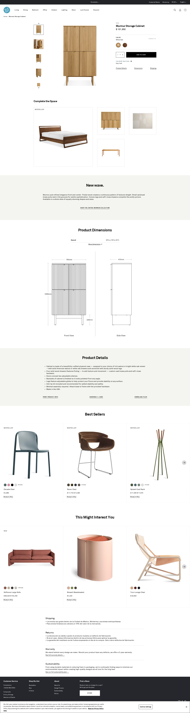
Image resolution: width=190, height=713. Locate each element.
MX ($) (174, 2)
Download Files (141, 397)
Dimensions (138, 68)
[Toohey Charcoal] (79, 485)
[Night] (138, 587)
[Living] (17, 10)
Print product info (50, 397)
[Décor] (74, 10)
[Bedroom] (35, 10)
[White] (15, 485)
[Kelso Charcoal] (12, 587)
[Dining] (25, 10)
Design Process (59, 688)
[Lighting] (64, 10)
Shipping (153, 68)
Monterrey (166, 2)
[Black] (12, 485)
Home (5, 16)
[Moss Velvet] (72, 485)
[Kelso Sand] (15, 587)
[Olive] (131, 485)
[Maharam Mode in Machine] (75, 485)
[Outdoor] (54, 10)
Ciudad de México (154, 2)
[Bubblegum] (8, 485)
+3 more (83, 484)
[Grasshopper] (72, 587)
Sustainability (58, 690)
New (30, 688)
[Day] (131, 587)
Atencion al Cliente (9, 697)
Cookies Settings (145, 706)
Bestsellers (32, 685)
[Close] (186, 706)
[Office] (45, 10)
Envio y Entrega (8, 694)
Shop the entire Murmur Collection (95, 207)
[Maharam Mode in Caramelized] (5, 587)
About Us (57, 685)
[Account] (180, 10)
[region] (95, 707)
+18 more (20, 587)
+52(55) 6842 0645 (9, 687)
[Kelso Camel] (8, 587)
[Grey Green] (138, 485)
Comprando (7, 692)
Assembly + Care (96, 397)
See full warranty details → (55, 655)
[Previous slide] (39, 23)
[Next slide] (39, 87)
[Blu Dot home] (7, 10)
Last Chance (84, 10)
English (182, 2)
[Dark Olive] (75, 587)
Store (89, 693)
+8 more (20, 484)
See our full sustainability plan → (57, 672)
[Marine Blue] (5, 485)
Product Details (121, 68)
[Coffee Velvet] (68, 485)
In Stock (31, 690)
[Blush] (68, 587)
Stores (56, 693)
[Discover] (96, 10)
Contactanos (7, 685)
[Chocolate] (135, 587)
